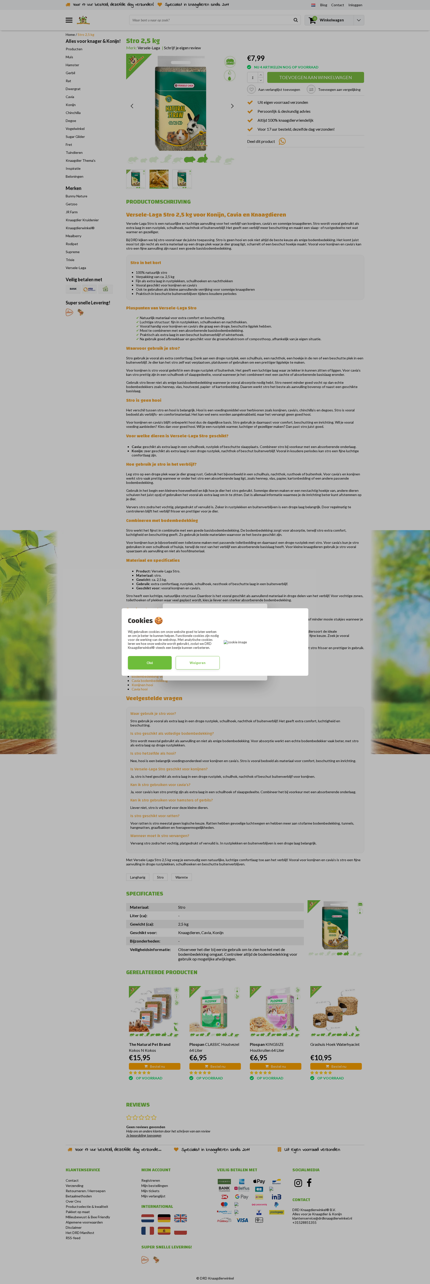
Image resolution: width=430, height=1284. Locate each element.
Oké (150, 663)
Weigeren (198, 663)
